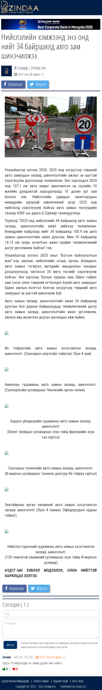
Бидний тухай (60, 681)
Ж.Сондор (21, 68)
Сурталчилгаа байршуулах (15, 681)
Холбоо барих (41, 681)
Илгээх (10, 645)
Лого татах (77, 681)
